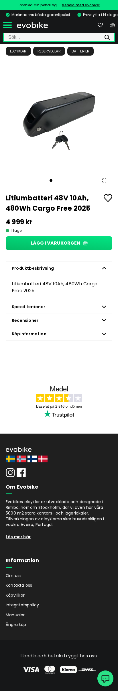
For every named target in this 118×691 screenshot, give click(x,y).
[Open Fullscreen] (104, 180)
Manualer (15, 615)
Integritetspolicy (22, 605)
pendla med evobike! (81, 5)
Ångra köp (16, 624)
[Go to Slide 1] (51, 180)
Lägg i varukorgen (55, 243)
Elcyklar (18, 51)
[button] (59, 117)
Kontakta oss (19, 585)
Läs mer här (18, 537)
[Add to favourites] (108, 198)
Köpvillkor (15, 595)
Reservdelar (49, 51)
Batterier (81, 51)
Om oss (13, 575)
